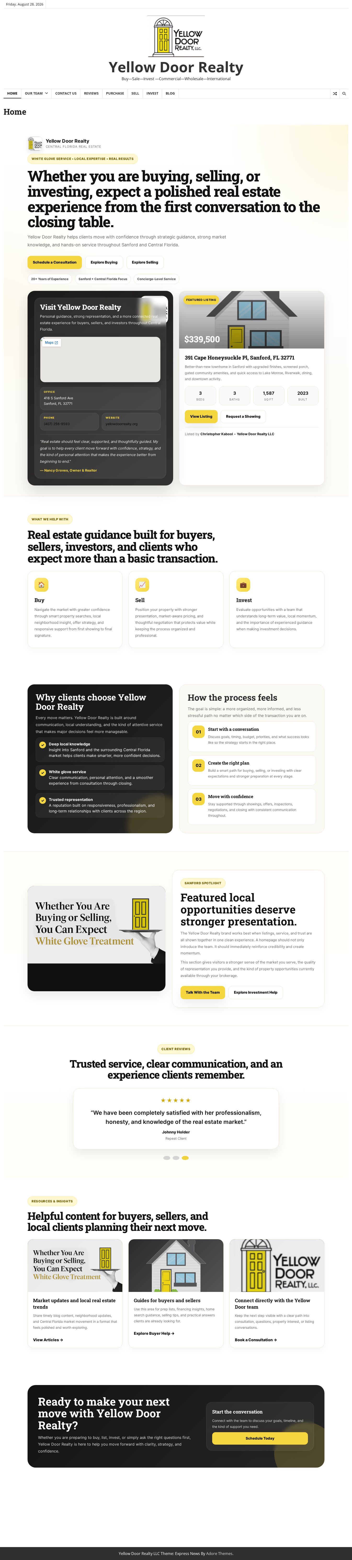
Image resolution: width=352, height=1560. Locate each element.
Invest (152, 93)
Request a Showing (243, 416)
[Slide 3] (185, 1158)
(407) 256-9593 (57, 424)
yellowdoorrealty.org (122, 424)
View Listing (201, 416)
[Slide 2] (176, 1158)
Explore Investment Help (256, 992)
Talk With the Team (203, 992)
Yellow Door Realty (176, 67)
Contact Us (66, 93)
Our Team (34, 93)
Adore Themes (219, 1553)
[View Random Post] (334, 93)
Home (12, 93)
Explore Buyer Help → (154, 1333)
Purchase (115, 93)
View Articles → (48, 1339)
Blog (170, 93)
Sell (135, 93)
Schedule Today (260, 1438)
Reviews (91, 93)
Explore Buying (104, 262)
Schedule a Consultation (55, 262)
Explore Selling (145, 262)
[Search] (343, 93)
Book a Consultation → (256, 1339)
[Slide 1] (166, 1158)
